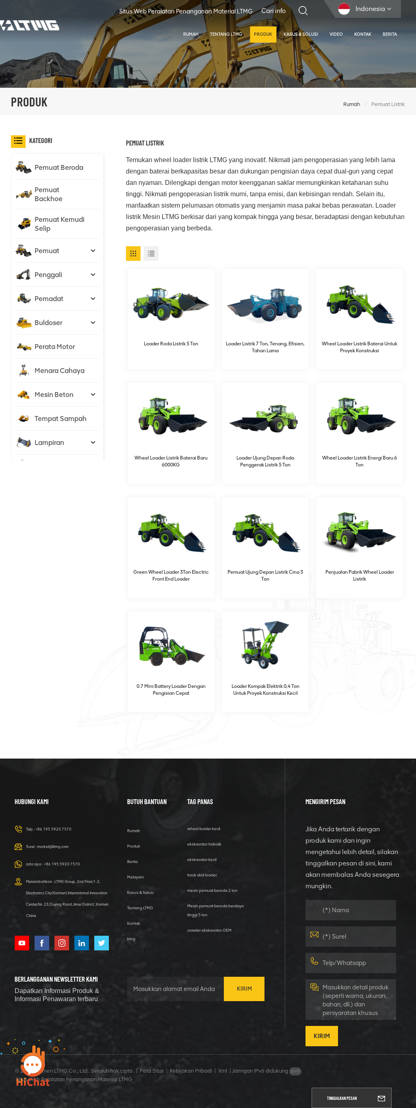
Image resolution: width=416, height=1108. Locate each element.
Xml (222, 1071)
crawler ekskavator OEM (209, 930)
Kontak (362, 34)
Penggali (48, 275)
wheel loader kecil (203, 828)
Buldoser (49, 323)
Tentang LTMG (226, 34)
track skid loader (202, 875)
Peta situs (152, 1071)
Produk (263, 34)
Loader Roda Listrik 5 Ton (171, 344)
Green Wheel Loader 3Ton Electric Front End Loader (171, 575)
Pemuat (47, 251)
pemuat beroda (59, 167)
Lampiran (49, 442)
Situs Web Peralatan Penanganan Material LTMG (186, 11)
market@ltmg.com (53, 846)
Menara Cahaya (59, 370)
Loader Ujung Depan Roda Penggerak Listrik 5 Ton (265, 461)
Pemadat (49, 299)
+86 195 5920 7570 (53, 829)
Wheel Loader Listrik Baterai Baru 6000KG (171, 461)
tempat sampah (61, 418)
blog (131, 939)
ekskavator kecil (202, 859)
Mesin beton (54, 394)
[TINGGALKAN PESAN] (381, 1098)
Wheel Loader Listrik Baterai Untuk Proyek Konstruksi (359, 347)
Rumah (191, 34)
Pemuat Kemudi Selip (59, 223)
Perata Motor (55, 347)
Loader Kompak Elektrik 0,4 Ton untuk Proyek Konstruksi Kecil (265, 689)
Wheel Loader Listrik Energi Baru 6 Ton (359, 461)
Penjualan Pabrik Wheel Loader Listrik (359, 575)
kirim (244, 988)
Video (336, 34)
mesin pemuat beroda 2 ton (212, 890)
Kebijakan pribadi (191, 1071)
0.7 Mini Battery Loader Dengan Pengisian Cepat (171, 689)
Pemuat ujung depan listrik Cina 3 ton (265, 575)
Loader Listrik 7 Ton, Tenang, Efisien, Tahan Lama (265, 347)
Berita (390, 34)
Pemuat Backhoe (49, 194)
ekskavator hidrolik (204, 844)
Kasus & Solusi (301, 34)
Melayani (135, 877)
